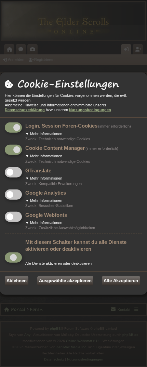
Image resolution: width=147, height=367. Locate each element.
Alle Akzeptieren (121, 280)
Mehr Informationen (43, 134)
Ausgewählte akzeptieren (65, 280)
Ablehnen (16, 280)
